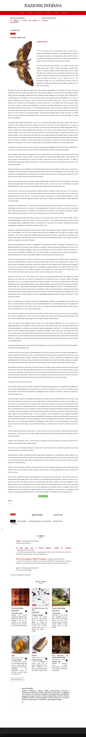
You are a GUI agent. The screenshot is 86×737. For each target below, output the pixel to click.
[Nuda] (20, 645)
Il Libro (34, 655)
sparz (18, 568)
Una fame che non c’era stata (40, 609)
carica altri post (16, 679)
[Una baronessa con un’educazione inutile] (61, 645)
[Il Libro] (41, 645)
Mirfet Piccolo (42, 42)
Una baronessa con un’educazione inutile (60, 656)
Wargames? (45, 20)
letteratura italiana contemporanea (40, 521)
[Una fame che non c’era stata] (41, 597)
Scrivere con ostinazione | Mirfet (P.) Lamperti (31, 559)
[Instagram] (22, 702)
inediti (13, 33)
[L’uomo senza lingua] (61, 597)
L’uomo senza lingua (58, 608)
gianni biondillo (37, 515)
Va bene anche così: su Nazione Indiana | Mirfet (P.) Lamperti (43, 548)
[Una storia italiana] (20, 597)
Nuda (13, 655)
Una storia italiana (17, 608)
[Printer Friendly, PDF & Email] (43, 497)
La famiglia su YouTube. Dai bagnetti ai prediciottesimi (24, 21)
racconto (14, 523)
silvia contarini (15, 657)
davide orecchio (15, 610)
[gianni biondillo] (16, 695)
